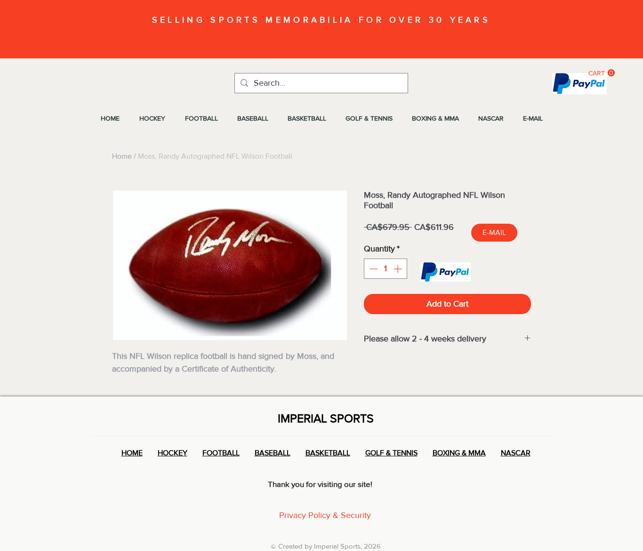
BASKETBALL (327, 453)
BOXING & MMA (459, 453)
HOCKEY (172, 453)
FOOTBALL (221, 453)
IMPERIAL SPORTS (326, 418)
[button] (601, 73)
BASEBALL (272, 453)
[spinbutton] (385, 268)
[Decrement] (372, 268)
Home (122, 156)
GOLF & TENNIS (391, 453)
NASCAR (515, 453)
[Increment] (398, 268)
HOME (132, 453)
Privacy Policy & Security (325, 515)
